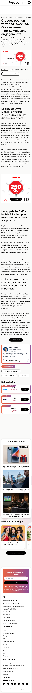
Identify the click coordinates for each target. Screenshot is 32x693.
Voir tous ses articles (11, 360)
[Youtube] (15, 684)
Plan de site (6, 677)
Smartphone (6, 617)
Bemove (27, 689)
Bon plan (23, 375)
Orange (5, 636)
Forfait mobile (19, 17)
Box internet (6, 615)
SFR (4, 639)
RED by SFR (6, 647)
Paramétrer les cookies (10, 668)
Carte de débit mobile (10, 623)
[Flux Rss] (26, 684)
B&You (5, 650)
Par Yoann (4, 70)
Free (4, 630)
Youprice (5, 656)
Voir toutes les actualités (16, 553)
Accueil (3, 17)
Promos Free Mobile (9, 609)
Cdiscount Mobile (8, 641)
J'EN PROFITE (16, 340)
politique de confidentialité (13, 589)
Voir (25, 389)
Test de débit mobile (9, 620)
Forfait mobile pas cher (10, 600)
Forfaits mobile (8, 366)
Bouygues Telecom (9, 633)
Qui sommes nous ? (9, 671)
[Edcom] (16, 2)
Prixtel (5, 644)
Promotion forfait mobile (11, 371)
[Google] (4, 684)
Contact (5, 674)
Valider (16, 582)
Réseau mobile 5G (9, 375)
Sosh (4, 653)
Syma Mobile (5, 245)
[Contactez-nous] (29, 2)
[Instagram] (19, 684)
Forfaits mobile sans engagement (13, 606)
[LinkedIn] (27, 360)
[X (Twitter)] (23, 684)
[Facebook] (11, 684)
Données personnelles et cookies (13, 666)
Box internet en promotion (11, 603)
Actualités (10, 17)
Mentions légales (8, 663)
